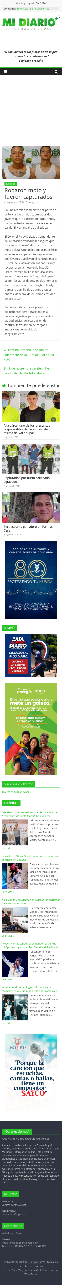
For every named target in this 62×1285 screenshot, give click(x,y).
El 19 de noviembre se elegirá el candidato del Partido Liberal (27, 370)
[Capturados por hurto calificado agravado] (31, 446)
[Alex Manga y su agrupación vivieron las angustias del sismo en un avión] (15, 920)
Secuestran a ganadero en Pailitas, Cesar (29, 528)
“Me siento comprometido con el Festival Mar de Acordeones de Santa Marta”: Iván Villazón (30, 814)
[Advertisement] (31, 113)
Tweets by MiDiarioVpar (15, 792)
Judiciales (10, 183)
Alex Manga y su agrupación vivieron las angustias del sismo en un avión (31, 901)
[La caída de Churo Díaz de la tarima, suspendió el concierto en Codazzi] (15, 876)
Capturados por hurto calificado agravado (27, 480)
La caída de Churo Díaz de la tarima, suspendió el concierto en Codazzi (30, 857)
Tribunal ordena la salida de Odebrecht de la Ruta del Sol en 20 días (29, 355)
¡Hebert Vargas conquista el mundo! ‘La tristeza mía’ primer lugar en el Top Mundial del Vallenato (30, 945)
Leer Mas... (8, 848)
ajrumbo (36, 202)
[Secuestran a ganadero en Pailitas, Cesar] (31, 494)
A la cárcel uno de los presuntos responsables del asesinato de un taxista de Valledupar (28, 429)
